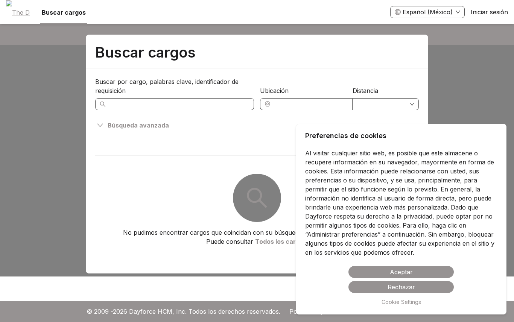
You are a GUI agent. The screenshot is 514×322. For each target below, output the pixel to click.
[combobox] (310, 104)
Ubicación (274, 90)
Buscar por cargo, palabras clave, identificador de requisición (167, 86)
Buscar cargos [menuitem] (64, 12)
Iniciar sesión (489, 12)
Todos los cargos (281, 241)
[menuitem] (18, 12)
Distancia (365, 90)
